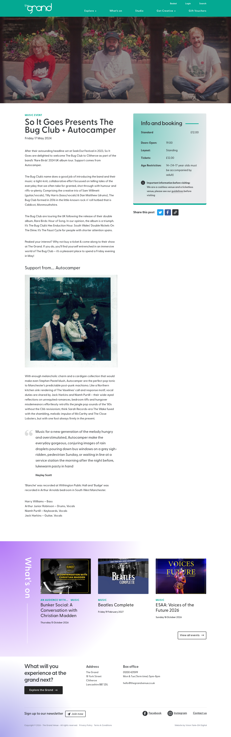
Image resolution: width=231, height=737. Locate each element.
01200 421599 (130, 672)
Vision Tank (191, 725)
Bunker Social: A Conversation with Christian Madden (59, 610)
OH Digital (202, 725)
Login (188, 4)
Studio (139, 11)
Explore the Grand (41, 690)
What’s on (116, 11)
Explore (89, 11)
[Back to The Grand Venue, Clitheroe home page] (38, 10)
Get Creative (165, 11)
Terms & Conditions (103, 725)
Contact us (200, 713)
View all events (190, 635)
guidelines (177, 191)
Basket (173, 4)
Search (202, 4)
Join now (77, 714)
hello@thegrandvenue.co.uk (139, 683)
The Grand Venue (50, 725)
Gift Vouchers (197, 11)
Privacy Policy (85, 725)
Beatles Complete (116, 605)
